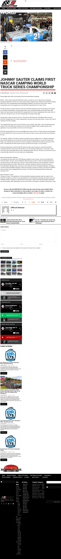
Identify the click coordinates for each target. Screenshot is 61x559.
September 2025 (26, 500)
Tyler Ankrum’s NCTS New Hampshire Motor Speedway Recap (10, 421)
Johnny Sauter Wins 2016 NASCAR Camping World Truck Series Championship (15, 221)
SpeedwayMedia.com (28, 199)
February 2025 (25, 510)
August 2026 (25, 484)
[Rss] (11, 504)
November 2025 (26, 497)
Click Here (36, 193)
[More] (55, 202)
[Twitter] (47, 93)
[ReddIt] (5, 62)
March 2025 (25, 509)
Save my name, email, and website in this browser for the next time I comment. (21, 248)
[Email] (5, 67)
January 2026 (25, 494)
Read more (3, 373)
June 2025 (25, 504)
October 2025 (25, 499)
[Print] (5, 72)
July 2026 (25, 485)
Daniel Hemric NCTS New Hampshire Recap (10, 449)
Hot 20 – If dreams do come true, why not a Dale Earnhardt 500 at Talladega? (45, 221)
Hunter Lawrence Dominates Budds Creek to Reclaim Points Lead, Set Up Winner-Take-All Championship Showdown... (10, 391)
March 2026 (25, 491)
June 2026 (25, 487)
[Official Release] (5, 209)
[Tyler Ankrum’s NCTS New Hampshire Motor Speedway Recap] (11, 413)
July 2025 (25, 503)
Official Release (5, 93)
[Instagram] (49, 93)
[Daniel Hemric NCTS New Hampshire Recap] (11, 441)
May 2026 (25, 488)
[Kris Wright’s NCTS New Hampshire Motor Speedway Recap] (11, 355)
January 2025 (25, 512)
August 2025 (25, 501)
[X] (5, 57)
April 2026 (25, 490)
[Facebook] (5, 52)
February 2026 (25, 493)
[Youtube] (52, 93)
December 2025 (26, 496)
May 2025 (25, 506)
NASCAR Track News (5, 11)
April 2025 (25, 507)
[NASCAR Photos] (55, 93)
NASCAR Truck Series (18, 11)
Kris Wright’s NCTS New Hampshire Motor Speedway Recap (9, 363)
